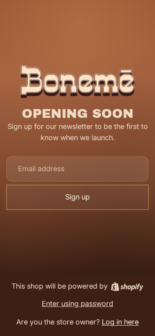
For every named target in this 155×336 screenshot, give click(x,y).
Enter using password (77, 303)
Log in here (120, 322)
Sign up (77, 197)
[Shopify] (127, 286)
